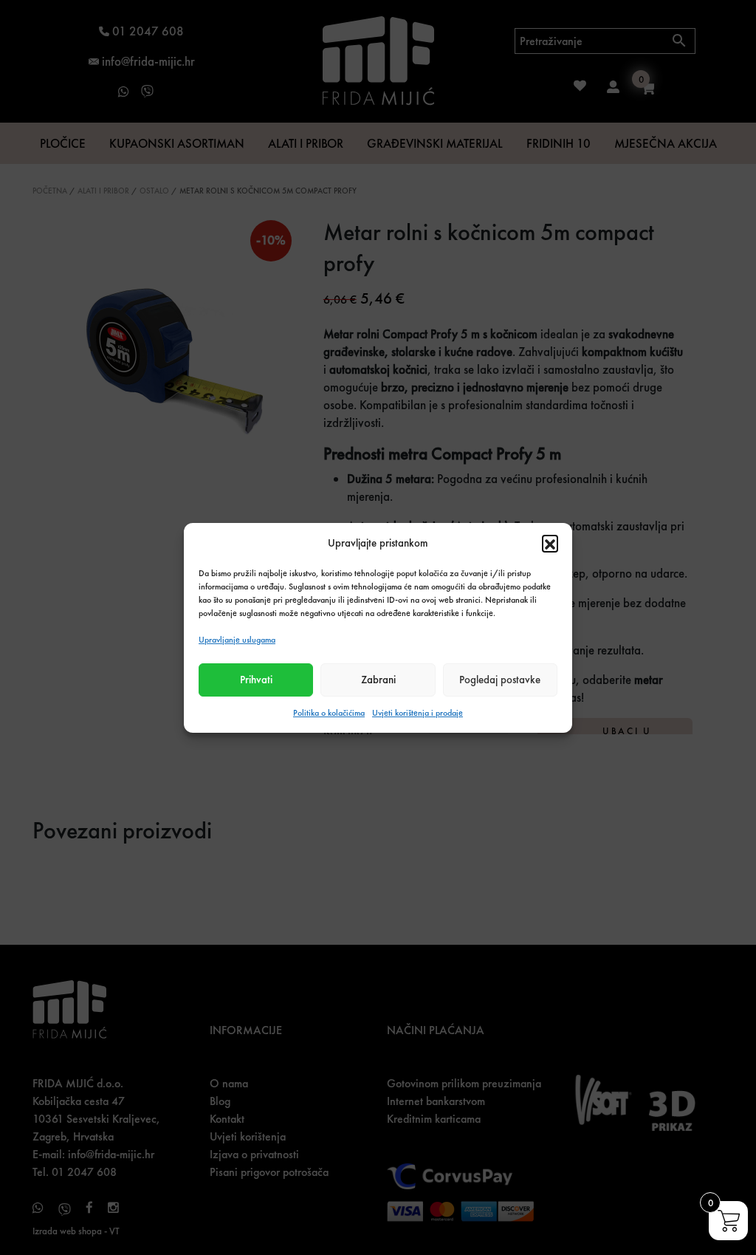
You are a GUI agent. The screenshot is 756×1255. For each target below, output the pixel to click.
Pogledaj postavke (499, 679)
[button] (550, 543)
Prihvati (256, 679)
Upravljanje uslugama (237, 640)
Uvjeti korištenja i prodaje (417, 713)
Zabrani (378, 679)
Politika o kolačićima (329, 713)
